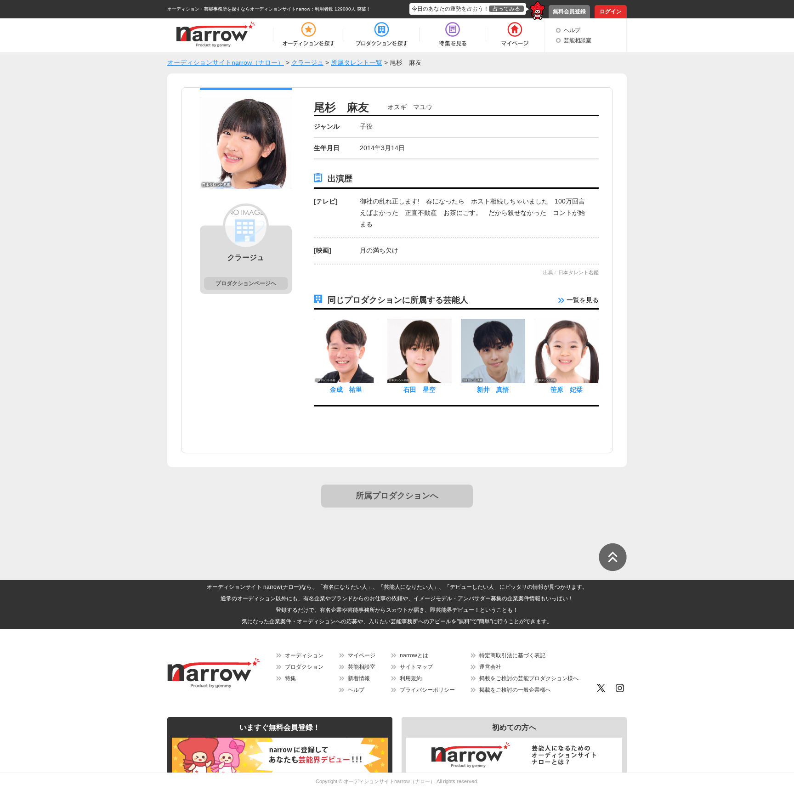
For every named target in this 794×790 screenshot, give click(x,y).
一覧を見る (582, 300)
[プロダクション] (382, 34)
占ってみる (506, 9)
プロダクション (304, 667)
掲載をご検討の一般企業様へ (515, 690)
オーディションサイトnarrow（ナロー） (389, 781)
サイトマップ (416, 667)
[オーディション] (308, 34)
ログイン (611, 11)
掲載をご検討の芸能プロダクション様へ (528, 678)
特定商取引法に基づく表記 (512, 655)
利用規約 (411, 678)
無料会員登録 (569, 11)
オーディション (304, 655)
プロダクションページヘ (246, 283)
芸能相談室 (577, 40)
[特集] (453, 34)
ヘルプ (572, 30)
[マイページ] (514, 34)
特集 (290, 678)
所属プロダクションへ (397, 495)
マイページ (361, 655)
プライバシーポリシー (427, 690)
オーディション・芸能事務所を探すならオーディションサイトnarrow (238, 8)
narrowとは (414, 655)
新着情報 (359, 678)
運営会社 (490, 667)
